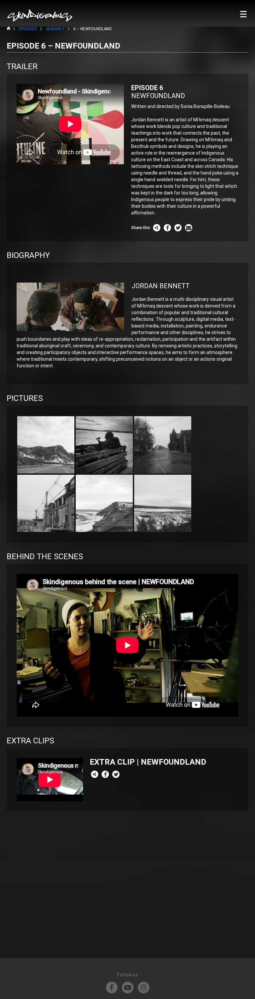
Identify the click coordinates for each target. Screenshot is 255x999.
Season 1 (55, 29)
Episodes (28, 29)
